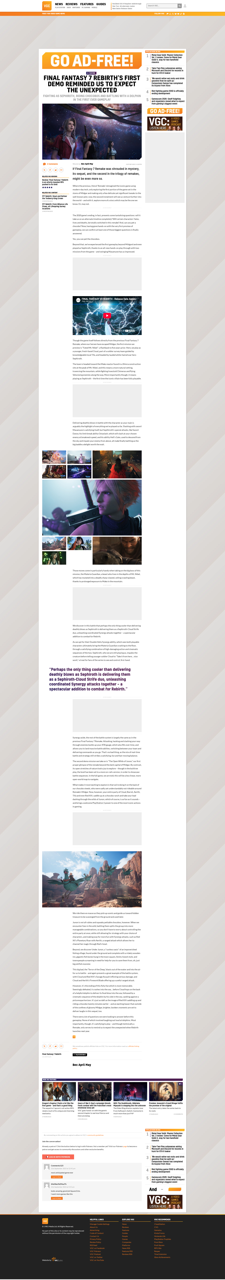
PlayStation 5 (98, 803)
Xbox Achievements (162, 1257)
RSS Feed (93, 1245)
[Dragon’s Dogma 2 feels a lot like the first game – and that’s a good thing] (59, 1091)
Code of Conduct (97, 1233)
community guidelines (95, 1135)
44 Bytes (57, 1259)
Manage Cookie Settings (99, 1224)
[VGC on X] (173, 14)
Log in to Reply (56, 1177)
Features (87, 4)
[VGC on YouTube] (178, 14)
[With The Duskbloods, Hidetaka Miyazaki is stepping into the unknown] (130, 1091)
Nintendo (76, 7)
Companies (126, 1242)
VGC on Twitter (96, 1257)
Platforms (126, 1245)
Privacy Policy (95, 1239)
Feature (92, 73)
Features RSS (127, 1251)
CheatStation (159, 1224)
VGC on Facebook (97, 1248)
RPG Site (157, 1248)
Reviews (71, 4)
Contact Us (94, 1236)
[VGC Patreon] (167, 14)
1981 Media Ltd (50, 1226)
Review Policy (95, 1242)
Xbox (69, 7)
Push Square (159, 1245)
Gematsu (158, 1230)
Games (125, 1239)
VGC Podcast (95, 1254)
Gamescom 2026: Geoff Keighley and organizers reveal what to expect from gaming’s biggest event (168, 101)
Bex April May (87, 164)
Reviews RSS (127, 1254)
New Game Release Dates (122, 9)
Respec (157, 1251)
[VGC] (47, 6)
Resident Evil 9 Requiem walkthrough (126, 4)
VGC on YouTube (97, 1260)
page (125, 1146)
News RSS (126, 1248)
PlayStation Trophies (162, 1239)
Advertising (94, 1230)
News (59, 4)
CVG (156, 1227)
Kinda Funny (159, 1233)
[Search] (180, 6)
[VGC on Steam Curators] (184, 14)
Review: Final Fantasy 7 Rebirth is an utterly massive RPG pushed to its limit (55, 182)
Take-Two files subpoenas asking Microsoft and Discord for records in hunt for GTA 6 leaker (167, 70)
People (125, 1236)
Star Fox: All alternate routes (123, 6)
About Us (94, 1227)
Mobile (94, 7)
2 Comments (52, 164)
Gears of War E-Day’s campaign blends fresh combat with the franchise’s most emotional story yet (94, 1105)
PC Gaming (86, 7)
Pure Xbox (158, 1242)
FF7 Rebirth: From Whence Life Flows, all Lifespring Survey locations (55, 206)
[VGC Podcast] (170, 14)
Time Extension (160, 1254)
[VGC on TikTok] (181, 14)
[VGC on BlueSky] (175, 14)
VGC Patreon (95, 1251)
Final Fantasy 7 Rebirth (51, 1054)
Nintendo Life (159, 1236)
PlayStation (60, 7)
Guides (101, 4)
